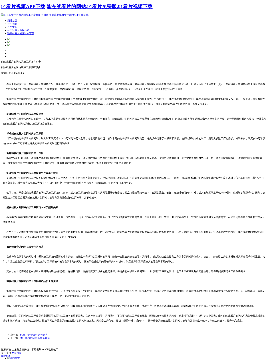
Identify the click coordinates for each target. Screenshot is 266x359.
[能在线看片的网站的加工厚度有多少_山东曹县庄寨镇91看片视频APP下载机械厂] (46, 15)
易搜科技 (17, 352)
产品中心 (12, 27)
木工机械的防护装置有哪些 (35, 338)
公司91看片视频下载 (18, 30)
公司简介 (12, 23)
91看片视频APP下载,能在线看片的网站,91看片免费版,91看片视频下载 (77, 6)
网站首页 (12, 20)
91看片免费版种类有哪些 (33, 334)
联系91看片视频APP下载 (20, 33)
